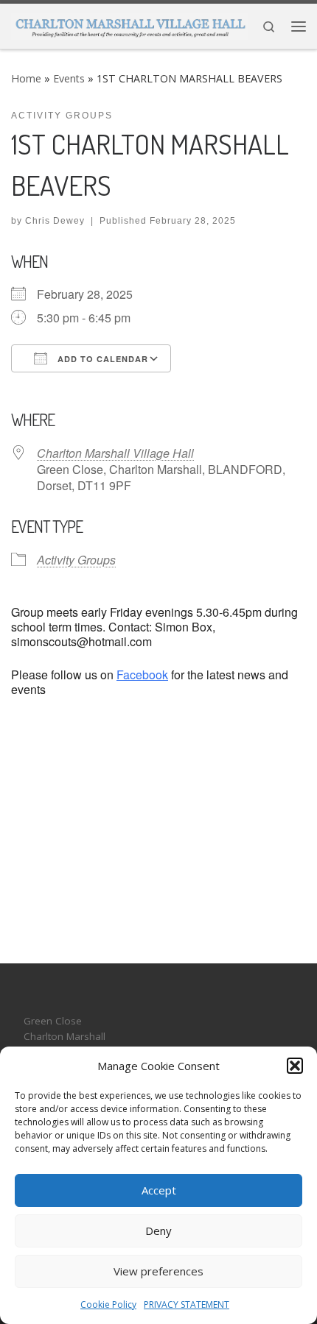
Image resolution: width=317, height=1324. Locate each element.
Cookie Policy (108, 1304)
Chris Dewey (55, 221)
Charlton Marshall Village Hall (115, 453)
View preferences (158, 1271)
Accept (159, 1190)
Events (69, 78)
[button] (295, 1065)
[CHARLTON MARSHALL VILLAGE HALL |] (129, 24)
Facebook (142, 674)
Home (26, 78)
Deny (158, 1230)
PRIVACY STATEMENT (186, 1304)
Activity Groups (76, 559)
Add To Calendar (101, 358)
